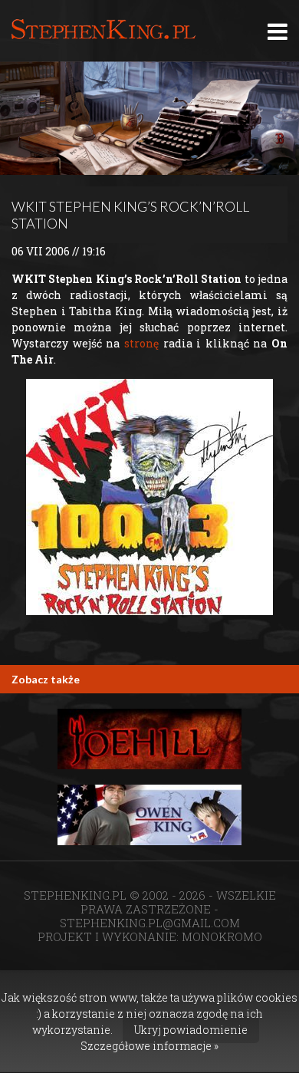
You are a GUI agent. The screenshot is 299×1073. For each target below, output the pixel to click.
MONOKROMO (222, 936)
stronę (141, 343)
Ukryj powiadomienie (191, 1029)
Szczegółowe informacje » (149, 1045)
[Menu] (278, 31)
